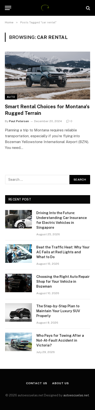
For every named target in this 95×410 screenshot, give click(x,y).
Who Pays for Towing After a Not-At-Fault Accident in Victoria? (60, 340)
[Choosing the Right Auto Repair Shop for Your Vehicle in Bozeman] (18, 283)
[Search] (87, 7)
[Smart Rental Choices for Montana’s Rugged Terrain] (47, 76)
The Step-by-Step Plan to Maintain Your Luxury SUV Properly (58, 311)
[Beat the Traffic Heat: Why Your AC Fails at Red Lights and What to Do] (18, 253)
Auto (11, 96)
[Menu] (8, 7)
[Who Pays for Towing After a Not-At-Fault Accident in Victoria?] (18, 342)
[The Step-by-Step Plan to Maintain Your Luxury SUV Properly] (18, 312)
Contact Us (36, 383)
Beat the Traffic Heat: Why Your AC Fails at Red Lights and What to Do (63, 252)
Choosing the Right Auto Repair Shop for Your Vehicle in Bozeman (63, 281)
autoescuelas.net (76, 395)
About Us (60, 383)
